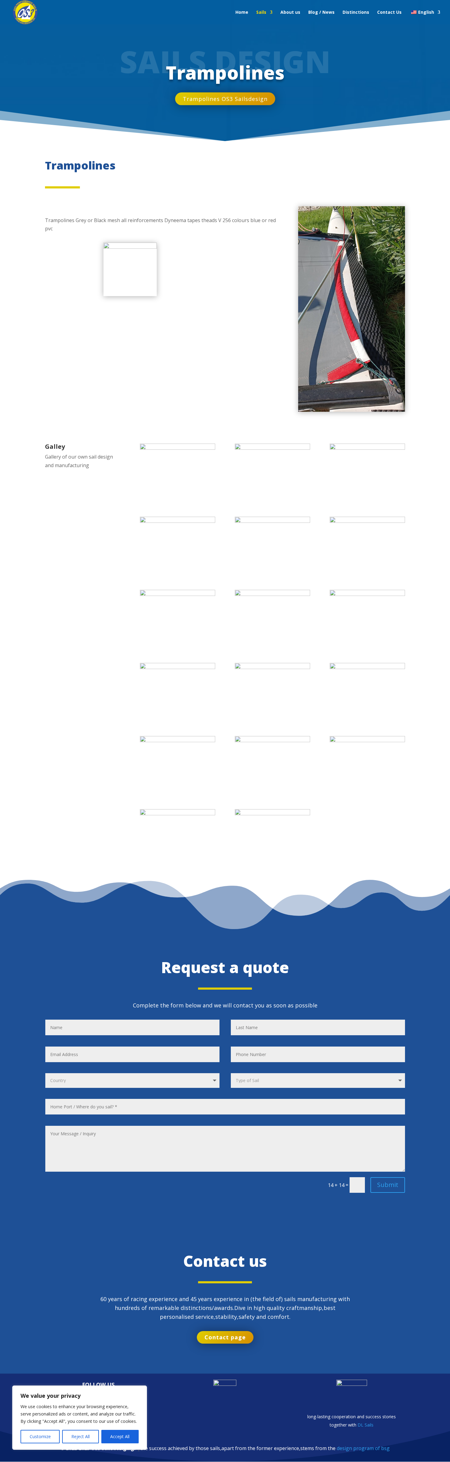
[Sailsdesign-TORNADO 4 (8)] (272, 813)
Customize (40, 1436)
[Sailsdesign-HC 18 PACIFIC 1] (272, 594)
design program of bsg (363, 1448)
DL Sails (365, 1425)
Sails (261, 12)
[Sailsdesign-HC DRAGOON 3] (177, 594)
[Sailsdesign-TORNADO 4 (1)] (177, 667)
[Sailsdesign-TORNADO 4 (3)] (367, 667)
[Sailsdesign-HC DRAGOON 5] (272, 521)
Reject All (80, 1436)
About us (290, 12)
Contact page (225, 1337)
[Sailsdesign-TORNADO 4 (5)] (272, 740)
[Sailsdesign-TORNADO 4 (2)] (272, 667)
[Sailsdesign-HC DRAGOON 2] (367, 448)
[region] (79, 1418)
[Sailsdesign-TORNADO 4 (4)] (177, 740)
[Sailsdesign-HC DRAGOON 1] (177, 521)
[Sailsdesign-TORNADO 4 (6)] (367, 740)
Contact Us (389, 12)
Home (241, 12)
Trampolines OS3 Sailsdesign (225, 98)
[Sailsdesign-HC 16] (367, 594)
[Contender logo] (130, 247)
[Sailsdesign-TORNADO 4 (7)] (177, 813)
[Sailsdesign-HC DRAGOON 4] (367, 521)
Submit (387, 1185)
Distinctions (356, 12)
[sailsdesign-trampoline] (177, 448)
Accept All (119, 1436)
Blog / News (321, 12)
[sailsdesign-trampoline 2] (272, 448)
